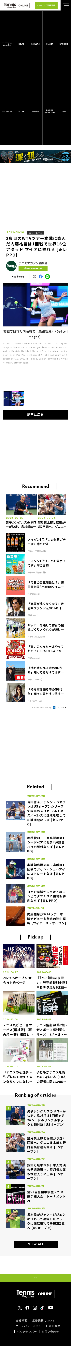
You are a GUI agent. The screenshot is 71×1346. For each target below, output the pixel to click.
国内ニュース (35, 232)
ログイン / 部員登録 (46, 5)
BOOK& (50, 111)
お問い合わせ (50, 1331)
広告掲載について (43, 1320)
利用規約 (54, 1326)
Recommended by (42, 707)
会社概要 (21, 1320)
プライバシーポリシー (30, 1326)
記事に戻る (35, 414)
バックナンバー (27, 1331)
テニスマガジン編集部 (33, 263)
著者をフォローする (33, 268)
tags (64, 111)
